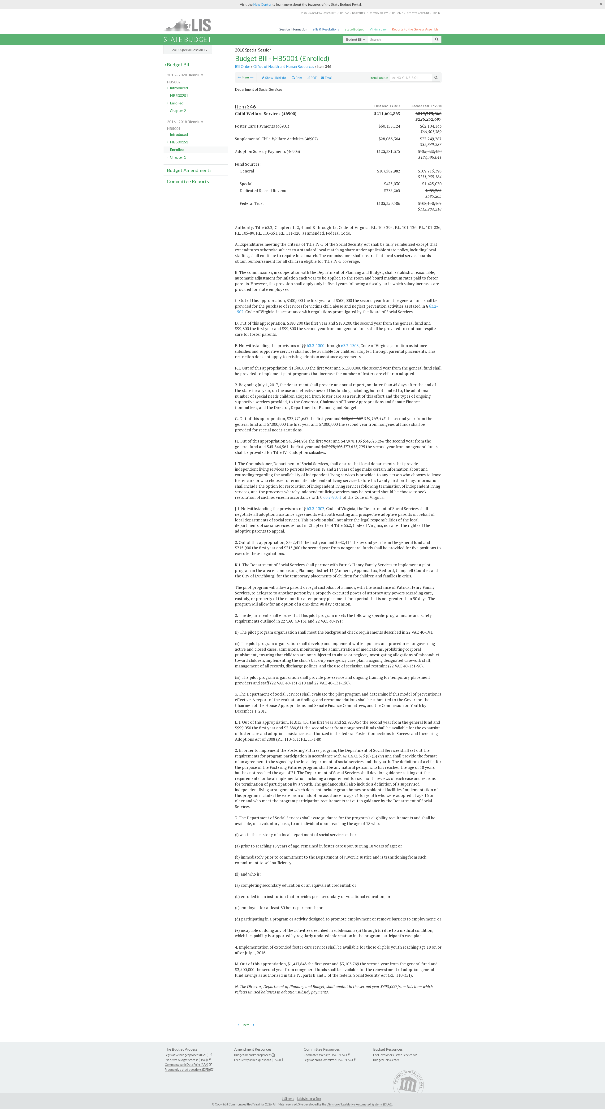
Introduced (179, 88)
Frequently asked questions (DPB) (187, 1069)
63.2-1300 (315, 345)
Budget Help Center (386, 1060)
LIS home (397, 13)
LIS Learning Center (352, 13)
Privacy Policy (378, 13)
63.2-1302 (315, 508)
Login (436, 13)
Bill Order (242, 66)
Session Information (293, 29)
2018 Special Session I (189, 50)
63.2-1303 (350, 345)
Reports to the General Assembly (415, 29)
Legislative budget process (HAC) (186, 1055)
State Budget (354, 29)
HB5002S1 (179, 95)
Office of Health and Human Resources (283, 66)
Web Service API (407, 1055)
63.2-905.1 (332, 497)
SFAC (342, 1055)
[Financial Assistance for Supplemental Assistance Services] (252, 77)
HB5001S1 (179, 142)
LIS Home (288, 1098)
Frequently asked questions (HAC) (257, 1060)
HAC (334, 1055)
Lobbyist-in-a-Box (309, 1098)
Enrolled (176, 103)
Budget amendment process (253, 1055)
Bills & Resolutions (326, 29)
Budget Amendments (189, 170)
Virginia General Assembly (318, 13)
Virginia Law (378, 29)
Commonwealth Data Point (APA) (186, 1064)
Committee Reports (188, 181)
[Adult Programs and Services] (239, 77)
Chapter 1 (178, 157)
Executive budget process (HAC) (186, 1060)
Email (328, 78)
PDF (313, 78)
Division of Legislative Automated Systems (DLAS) (359, 1104)
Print (298, 78)
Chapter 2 (178, 110)
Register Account (418, 13)
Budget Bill (354, 39)
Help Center (262, 4)
